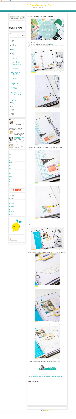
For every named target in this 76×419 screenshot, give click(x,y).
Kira (10, 171)
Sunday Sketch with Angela (15, 77)
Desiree (10, 159)
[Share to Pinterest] (45, 374)
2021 (11, 43)
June (12, 53)
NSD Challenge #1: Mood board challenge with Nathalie (17, 126)
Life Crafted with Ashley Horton (15, 69)
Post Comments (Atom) (49, 410)
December (12, 45)
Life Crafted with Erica (14, 79)
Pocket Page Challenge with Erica (16, 64)
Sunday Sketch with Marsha (15, 98)
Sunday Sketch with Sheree (15, 57)
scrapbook (60, 376)
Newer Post (30, 407)
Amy (10, 155)
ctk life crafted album (38, 376)
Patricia (10, 181)
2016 (11, 111)
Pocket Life (11, 203)
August (12, 50)
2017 (11, 110)
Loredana (10, 173)
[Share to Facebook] (44, 374)
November (13, 46)
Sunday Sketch (11, 206)
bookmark (57, 223)
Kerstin (10, 170)
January (12, 106)
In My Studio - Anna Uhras (17, 121)
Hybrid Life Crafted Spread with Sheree (16, 65)
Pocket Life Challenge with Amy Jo (16, 94)
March (12, 103)
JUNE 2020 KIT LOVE (14, 55)
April (12, 102)
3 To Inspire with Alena (14, 68)
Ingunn (10, 165)
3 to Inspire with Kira (14, 88)
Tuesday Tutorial (11, 208)
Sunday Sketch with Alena (15, 87)
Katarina (10, 168)
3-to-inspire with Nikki (14, 78)
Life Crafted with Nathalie (14, 89)
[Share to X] (43, 374)
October (12, 48)
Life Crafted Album (45, 376)
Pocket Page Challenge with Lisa (15, 84)
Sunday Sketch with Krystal (15, 67)
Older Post (64, 407)
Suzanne (10, 184)
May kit (52, 44)
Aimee (10, 152)
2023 (11, 40)
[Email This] (41, 374)
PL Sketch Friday (11, 201)
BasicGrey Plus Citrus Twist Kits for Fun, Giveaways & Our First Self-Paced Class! (19, 132)
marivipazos (56, 376)
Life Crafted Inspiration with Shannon (16, 59)
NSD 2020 (12, 99)
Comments (12, 239)
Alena (10, 154)
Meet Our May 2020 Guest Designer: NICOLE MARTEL (16, 93)
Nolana (10, 179)
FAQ (15, 10)
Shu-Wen (10, 182)
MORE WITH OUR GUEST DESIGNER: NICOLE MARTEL (16, 73)
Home (11, 10)
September (13, 49)
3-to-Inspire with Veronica (15, 58)
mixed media (11, 214)
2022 (11, 41)
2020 (11, 44)
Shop (28, 10)
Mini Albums (11, 200)
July (12, 52)
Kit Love (10, 198)
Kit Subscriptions (21, 10)
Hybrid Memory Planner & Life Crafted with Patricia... (16, 81)
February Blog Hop (16, 144)
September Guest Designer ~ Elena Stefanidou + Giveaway (19, 138)
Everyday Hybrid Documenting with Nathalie (16, 96)
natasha (10, 176)
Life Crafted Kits (51, 376)
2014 (11, 114)
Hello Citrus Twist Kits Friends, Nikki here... (16, 63)
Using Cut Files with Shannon (15, 83)
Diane (10, 160)
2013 (11, 115)
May (12, 54)
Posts (11, 238)
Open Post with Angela (14, 61)
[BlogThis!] (42, 374)
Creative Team (34, 10)
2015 (11, 113)
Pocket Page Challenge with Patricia (16, 74)
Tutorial (10, 209)
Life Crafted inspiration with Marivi (16, 71)
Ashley (10, 157)
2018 (11, 109)
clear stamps (32, 376)
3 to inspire (11, 195)
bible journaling (11, 211)
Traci (10, 186)
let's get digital (11, 212)
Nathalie (10, 178)
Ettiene (10, 163)
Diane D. (10, 162)
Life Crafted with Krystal (14, 100)
